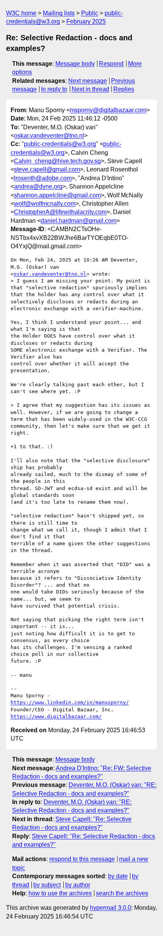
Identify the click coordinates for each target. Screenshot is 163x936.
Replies (123, 89)
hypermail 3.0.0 (110, 907)
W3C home (21, 13)
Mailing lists (59, 13)
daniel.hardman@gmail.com (78, 220)
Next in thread (90, 89)
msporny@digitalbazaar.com (108, 110)
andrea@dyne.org (38, 186)
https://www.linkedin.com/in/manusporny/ (70, 702)
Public (89, 13)
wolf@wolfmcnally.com (44, 203)
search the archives (122, 893)
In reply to (54, 89)
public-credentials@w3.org (60, 144)
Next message (87, 81)
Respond (111, 63)
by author (77, 885)
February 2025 (86, 21)
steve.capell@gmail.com (47, 169)
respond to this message (82, 859)
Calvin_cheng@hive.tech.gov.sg (57, 161)
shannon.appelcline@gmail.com (57, 195)
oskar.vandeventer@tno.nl (49, 135)
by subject (47, 885)
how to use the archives (60, 893)
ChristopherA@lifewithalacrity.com (60, 212)
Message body (75, 63)
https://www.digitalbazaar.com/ (56, 716)
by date (118, 876)
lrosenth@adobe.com (43, 178)
